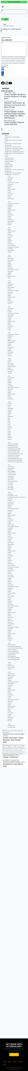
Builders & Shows (15, 755)
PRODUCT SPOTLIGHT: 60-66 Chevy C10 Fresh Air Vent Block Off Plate (14, 105)
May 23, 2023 (7, 37)
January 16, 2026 (11, 120)
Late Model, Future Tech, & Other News (11, 734)
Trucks (5, 101)
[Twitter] (14, 71)
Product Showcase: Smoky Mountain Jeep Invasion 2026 (13, 740)
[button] (14, 6)
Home (5, 24)
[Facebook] (14, 68)
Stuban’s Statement (10, 757)
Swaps (5, 92)
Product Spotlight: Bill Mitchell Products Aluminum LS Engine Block (15, 97)
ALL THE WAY (6, 40)
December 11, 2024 (12, 101)
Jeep (7, 735)
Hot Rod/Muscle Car (12, 762)
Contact (15, 1061)
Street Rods (8, 755)
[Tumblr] (14, 73)
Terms (4, 1064)
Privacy (20, 1061)
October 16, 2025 (11, 92)
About (9, 1061)
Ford (5, 109)
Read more (3, 66)
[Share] (14, 75)
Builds (2, 37)
